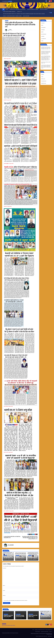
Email (4, 590)
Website (4, 595)
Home (7, 9)
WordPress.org (43, 83)
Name (4, 585)
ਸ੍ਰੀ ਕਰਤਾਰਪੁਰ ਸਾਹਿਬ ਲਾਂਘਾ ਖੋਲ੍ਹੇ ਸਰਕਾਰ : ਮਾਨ (8, 557)
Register (42, 74)
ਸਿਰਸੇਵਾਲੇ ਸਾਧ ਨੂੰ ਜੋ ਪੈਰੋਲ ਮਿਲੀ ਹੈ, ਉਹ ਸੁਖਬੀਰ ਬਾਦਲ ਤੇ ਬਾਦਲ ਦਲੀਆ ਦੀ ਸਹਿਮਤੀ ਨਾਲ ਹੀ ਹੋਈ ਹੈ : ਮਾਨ (46, 48)
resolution (42, 36)
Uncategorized (43, 38)
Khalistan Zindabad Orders (32, 9)
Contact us (19, 11)
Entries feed (43, 78)
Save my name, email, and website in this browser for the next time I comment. (15, 600)
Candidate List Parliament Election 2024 (18, 9)
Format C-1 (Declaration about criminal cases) (41, 636)
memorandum (43, 27)
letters (42, 25)
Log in (42, 76)
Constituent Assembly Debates (9, 11)
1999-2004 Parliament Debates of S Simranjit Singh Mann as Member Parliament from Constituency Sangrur (24, 13)
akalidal (10, 29)
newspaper (5, 555)
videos (42, 40)
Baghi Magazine (50, 636)
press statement (43, 34)
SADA (27, 5)
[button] (49, 12)
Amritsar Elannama (44, 9)
